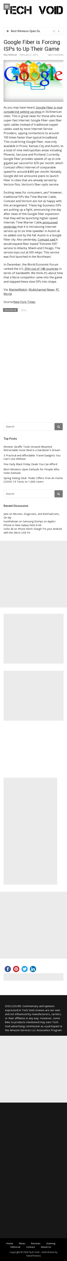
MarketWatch (18, 290)
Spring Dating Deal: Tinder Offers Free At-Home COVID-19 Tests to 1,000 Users (33, 479)
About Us (46, 1247)
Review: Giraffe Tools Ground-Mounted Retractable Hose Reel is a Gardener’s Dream (32, 448)
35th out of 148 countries (41, 269)
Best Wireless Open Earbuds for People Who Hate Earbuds (31, 471)
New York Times (24, 302)
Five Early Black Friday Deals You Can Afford (30, 464)
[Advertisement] (33, 574)
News (23, 310)
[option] (36, 31)
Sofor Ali (8, 529)
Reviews (35, 1243)
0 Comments (57, 54)
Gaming (50, 1243)
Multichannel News (41, 290)
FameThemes (33, 1255)
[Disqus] (33, 365)
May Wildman (10, 54)
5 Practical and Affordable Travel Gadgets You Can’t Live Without (32, 457)
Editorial (15, 1247)
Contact (30, 1247)
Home (9, 1243)
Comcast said (47, 239)
